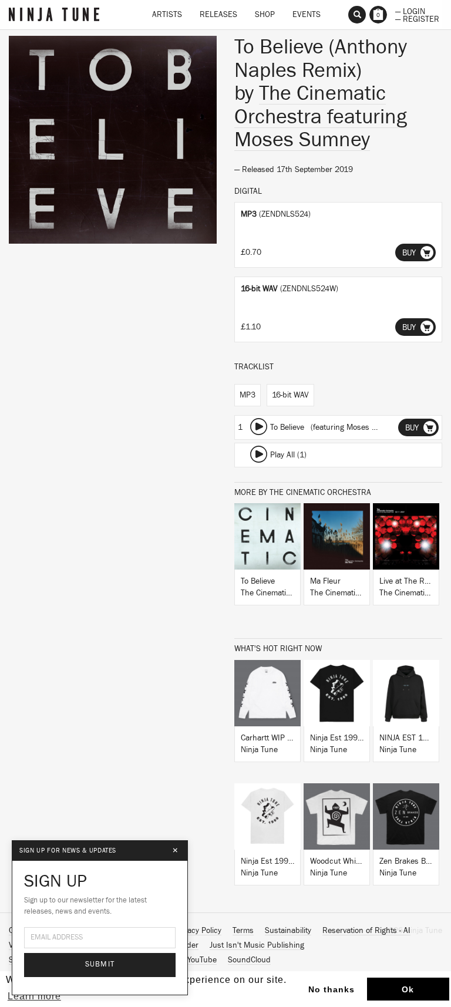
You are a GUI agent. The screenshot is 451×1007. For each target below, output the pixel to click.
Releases (218, 15)
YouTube (202, 960)
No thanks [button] (331, 989)
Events (306, 15)
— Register (417, 18)
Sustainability (288, 931)
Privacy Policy (197, 931)
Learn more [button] (34, 996)
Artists (167, 15)
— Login (410, 11)
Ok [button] (408, 989)
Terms (243, 931)
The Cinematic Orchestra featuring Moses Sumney (320, 116)
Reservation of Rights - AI (366, 931)
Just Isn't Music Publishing (257, 945)
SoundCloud (249, 960)
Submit (100, 964)
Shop (265, 15)
